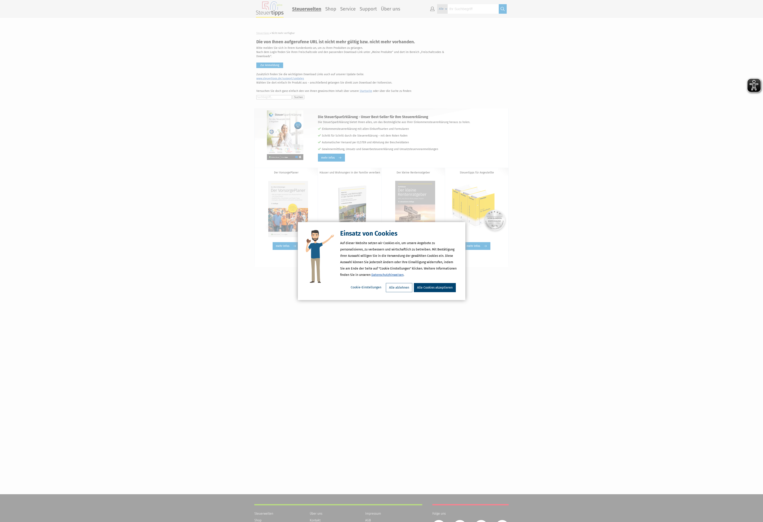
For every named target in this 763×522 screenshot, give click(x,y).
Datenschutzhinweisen (387, 275)
